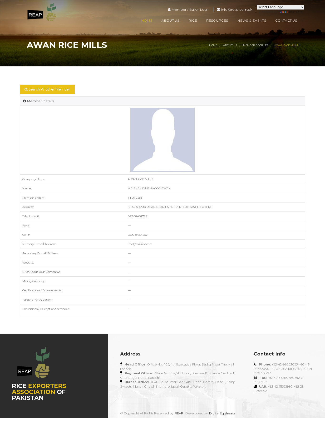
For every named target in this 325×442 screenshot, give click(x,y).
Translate (296, 12)
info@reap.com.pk (236, 9)
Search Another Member (49, 89)
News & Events (251, 20)
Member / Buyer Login (190, 9)
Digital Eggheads (222, 413)
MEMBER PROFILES (255, 45)
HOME (213, 45)
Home (147, 20)
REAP (179, 413)
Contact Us (286, 20)
